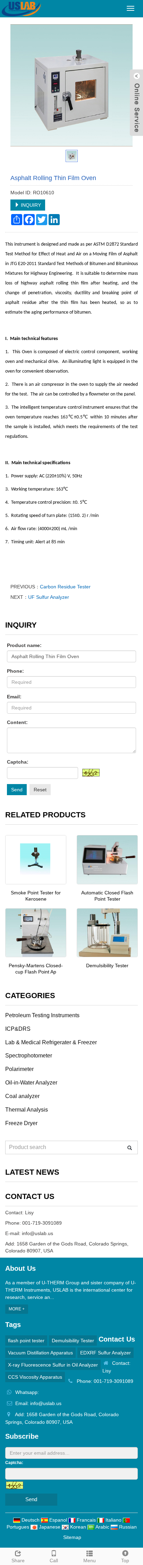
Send (17, 789)
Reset (40, 789)
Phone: (15, 671)
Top (125, 1560)
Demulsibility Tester (107, 965)
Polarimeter (19, 1069)
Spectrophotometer (28, 1055)
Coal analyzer (22, 1096)
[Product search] (129, 1147)
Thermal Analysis (26, 1110)
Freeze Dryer (21, 1123)
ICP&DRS (18, 1029)
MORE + (17, 1309)
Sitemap (72, 1537)
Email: (14, 696)
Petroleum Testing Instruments (42, 1015)
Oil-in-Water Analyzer (31, 1083)
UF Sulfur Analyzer (48, 597)
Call (54, 1560)
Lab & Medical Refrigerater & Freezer (51, 1042)
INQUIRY (30, 205)
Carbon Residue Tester (65, 586)
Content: (17, 722)
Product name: (24, 645)
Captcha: (17, 762)
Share (18, 1560)
